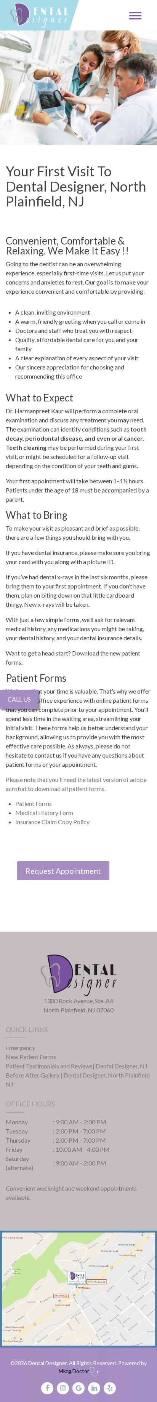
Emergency (20, 1047)
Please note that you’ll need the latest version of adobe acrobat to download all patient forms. (76, 784)
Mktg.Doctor (74, 1371)
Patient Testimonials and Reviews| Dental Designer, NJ (76, 1065)
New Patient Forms (31, 1056)
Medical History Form (44, 812)
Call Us (19, 699)
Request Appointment (63, 870)
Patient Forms (33, 803)
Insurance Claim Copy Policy (52, 821)
